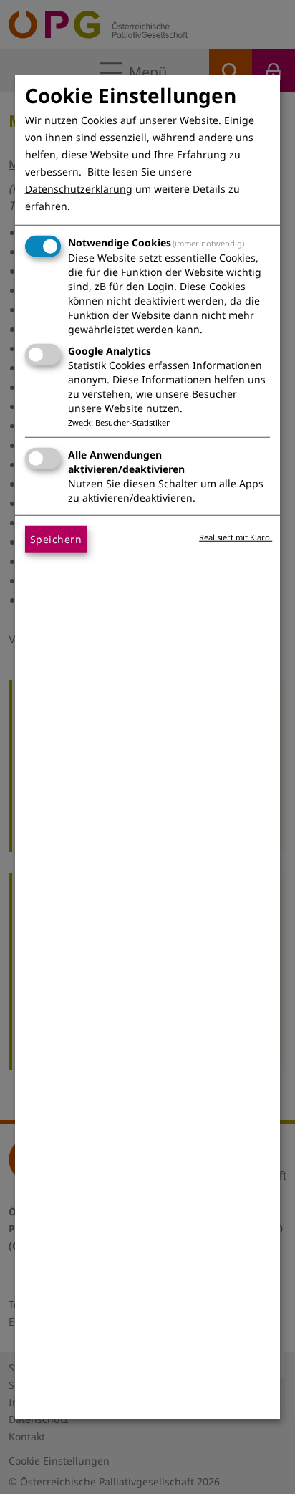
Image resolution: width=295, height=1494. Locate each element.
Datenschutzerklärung (78, 189)
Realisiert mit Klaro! (235, 537)
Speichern (56, 539)
